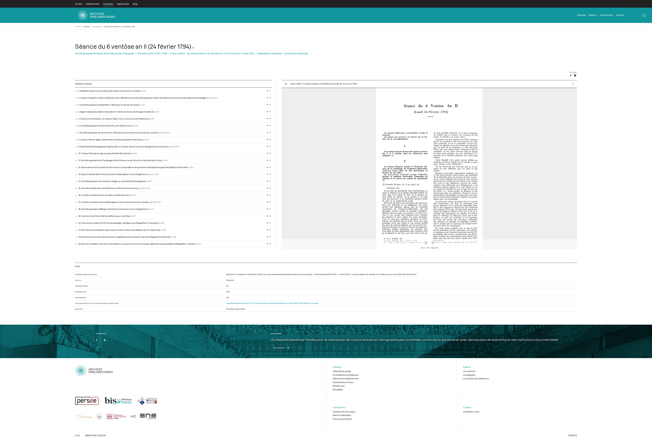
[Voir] (193, 46)
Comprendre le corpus (344, 411)
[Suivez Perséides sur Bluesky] (105, 340)
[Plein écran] (572, 83)
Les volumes (97, 27)
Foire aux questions (342, 419)
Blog (135, 4)
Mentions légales (95, 435)
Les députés (469, 375)
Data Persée (123, 4)
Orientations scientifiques (346, 375)
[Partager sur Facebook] (570, 75)
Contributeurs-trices (343, 382)
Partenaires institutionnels (345, 378)
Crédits (572, 435)
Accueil (78, 26)
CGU (77, 435)
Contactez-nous (471, 411)
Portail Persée (92, 4)
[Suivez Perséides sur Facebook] (97, 340)
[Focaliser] (270, 91)
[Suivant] (433, 242)
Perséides (108, 4)
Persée (78, 4)
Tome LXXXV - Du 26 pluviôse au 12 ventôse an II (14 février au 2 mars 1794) (212, 53)
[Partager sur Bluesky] (575, 75)
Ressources (339, 386)
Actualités (338, 389)
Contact (620, 15)
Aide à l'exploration (342, 415)
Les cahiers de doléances (476, 378)
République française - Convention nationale (282, 53)
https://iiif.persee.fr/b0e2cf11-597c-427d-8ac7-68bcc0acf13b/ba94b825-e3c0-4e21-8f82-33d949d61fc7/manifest (272, 303)
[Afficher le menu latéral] (285, 83)
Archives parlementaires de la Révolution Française (104, 53)
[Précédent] (425, 242)
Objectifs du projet (342, 371)
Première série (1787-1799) (152, 53)
